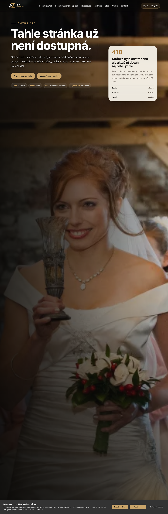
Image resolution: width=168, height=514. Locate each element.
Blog (107, 6)
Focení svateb (45, 6)
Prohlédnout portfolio (23, 76)
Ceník (115, 6)
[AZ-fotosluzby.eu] (17, 5)
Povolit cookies (119, 507)
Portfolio (98, 6)
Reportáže (86, 6)
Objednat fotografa (150, 6)
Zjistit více (39, 510)
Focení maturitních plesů (66, 6)
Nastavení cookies (156, 507)
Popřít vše (137, 507)
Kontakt (124, 6)
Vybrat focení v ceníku (49, 76)
